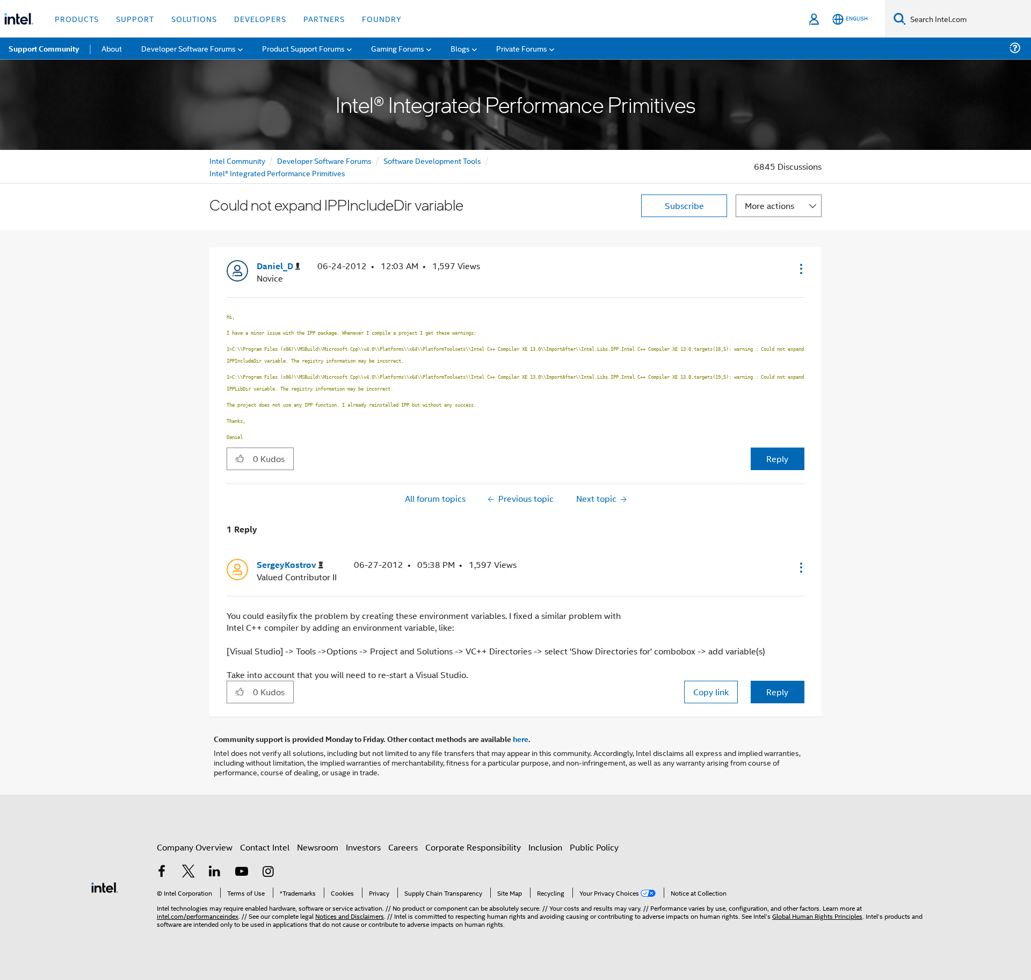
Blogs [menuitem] (460, 48)
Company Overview (195, 847)
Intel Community (237, 160)
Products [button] (77, 18)
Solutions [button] (194, 18)
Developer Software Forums (324, 160)
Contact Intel (264, 847)
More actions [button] (769, 205)
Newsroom (317, 847)
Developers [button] (260, 18)
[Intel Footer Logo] (104, 886)
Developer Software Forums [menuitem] (188, 48)
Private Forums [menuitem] (521, 48)
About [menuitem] (111, 48)
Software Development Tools (432, 160)
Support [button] (135, 18)
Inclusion (545, 847)
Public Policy (594, 847)
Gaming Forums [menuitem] (397, 48)
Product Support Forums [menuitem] (303, 48)
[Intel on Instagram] (268, 872)
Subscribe (684, 205)
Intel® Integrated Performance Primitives (277, 172)
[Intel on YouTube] (242, 872)
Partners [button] (324, 18)
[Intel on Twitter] (188, 872)
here (520, 739)
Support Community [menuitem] (44, 48)
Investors (363, 847)
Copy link (711, 692)
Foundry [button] (382, 18)
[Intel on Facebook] (162, 872)
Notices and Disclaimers (349, 916)
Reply (777, 458)
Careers (403, 847)
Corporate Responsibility (473, 847)
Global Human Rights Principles (817, 916)
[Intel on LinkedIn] (215, 872)
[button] (800, 268)
